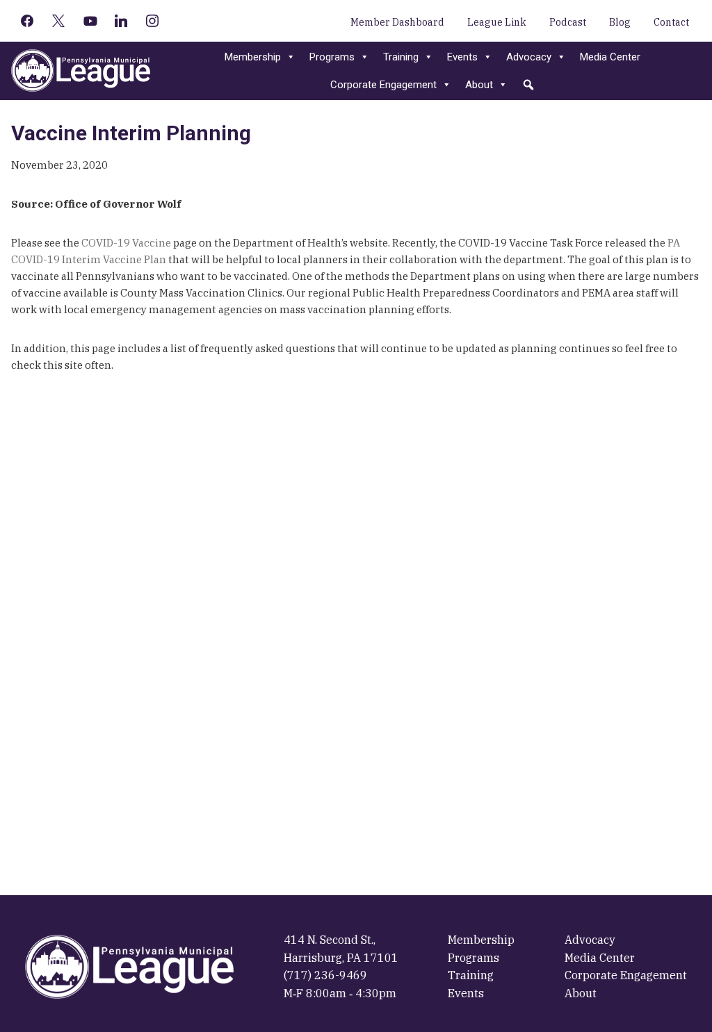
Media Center (610, 57)
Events (462, 57)
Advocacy (528, 57)
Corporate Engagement (383, 84)
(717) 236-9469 (325, 975)
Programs (332, 57)
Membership (253, 57)
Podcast (567, 22)
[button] (528, 85)
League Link (496, 22)
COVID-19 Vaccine (126, 242)
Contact (671, 22)
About (479, 84)
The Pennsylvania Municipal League (80, 71)
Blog (620, 22)
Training (401, 57)
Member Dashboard (397, 22)
